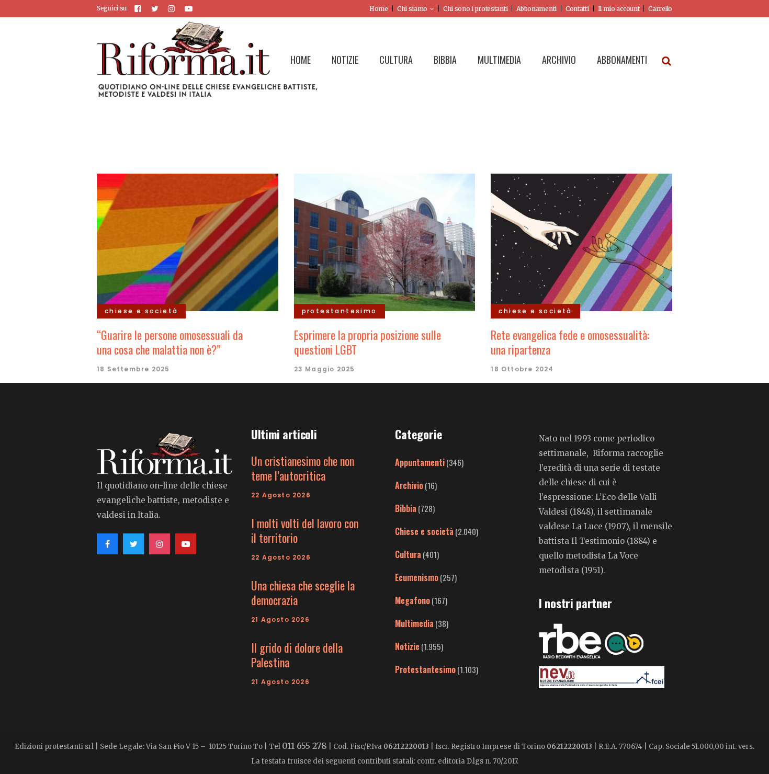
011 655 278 (304, 746)
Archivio (409, 485)
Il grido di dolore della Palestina (297, 654)
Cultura (408, 554)
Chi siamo (412, 9)
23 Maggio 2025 (324, 369)
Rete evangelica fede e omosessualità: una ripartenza (570, 342)
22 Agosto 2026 (281, 495)
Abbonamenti (536, 9)
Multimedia (414, 623)
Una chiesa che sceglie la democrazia (303, 592)
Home (378, 9)
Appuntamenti (420, 462)
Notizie (407, 646)
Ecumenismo (416, 577)
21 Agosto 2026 (280, 619)
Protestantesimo (425, 669)
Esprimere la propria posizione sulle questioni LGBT (367, 342)
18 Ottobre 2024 (522, 369)
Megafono (412, 600)
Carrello (660, 9)
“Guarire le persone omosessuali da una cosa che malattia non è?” (170, 342)
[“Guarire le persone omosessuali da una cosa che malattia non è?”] (187, 241)
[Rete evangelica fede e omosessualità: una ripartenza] (581, 241)
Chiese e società (424, 531)
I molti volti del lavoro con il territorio (304, 530)
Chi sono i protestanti (475, 9)
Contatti (577, 9)
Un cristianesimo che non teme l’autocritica (302, 468)
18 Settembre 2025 (133, 369)
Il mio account (619, 9)
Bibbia (405, 508)
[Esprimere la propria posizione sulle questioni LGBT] (385, 241)
